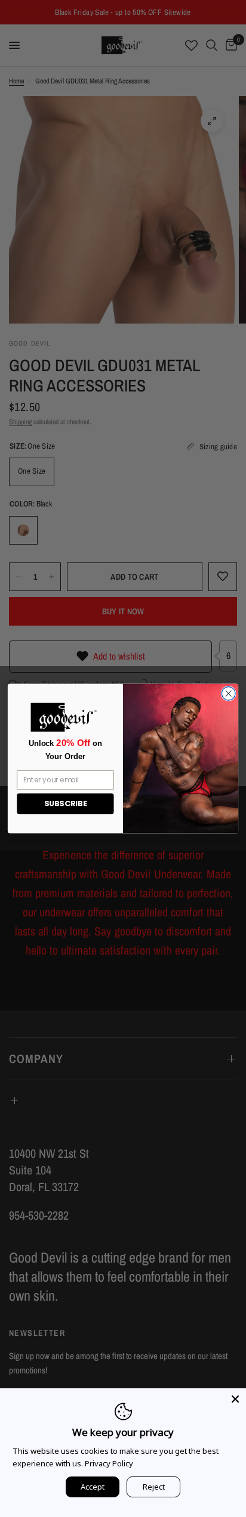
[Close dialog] (228, 694)
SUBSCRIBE (65, 803)
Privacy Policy (109, 1463)
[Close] (235, 1399)
